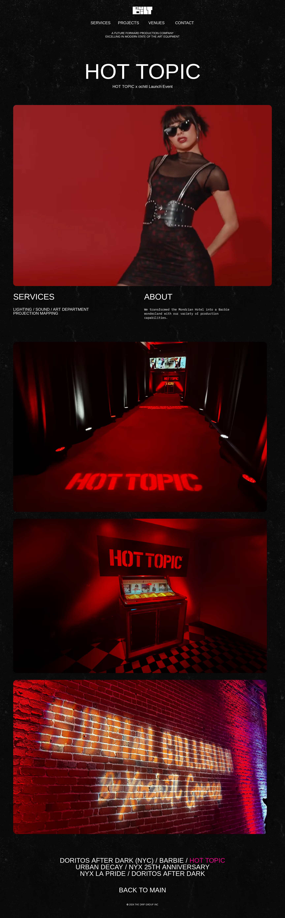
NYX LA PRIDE (103, 873)
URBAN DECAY (99, 867)
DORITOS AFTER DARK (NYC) (107, 860)
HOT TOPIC (207, 860)
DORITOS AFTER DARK (168, 873)
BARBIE (171, 860)
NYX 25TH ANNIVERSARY (169, 867)
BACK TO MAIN (142, 890)
